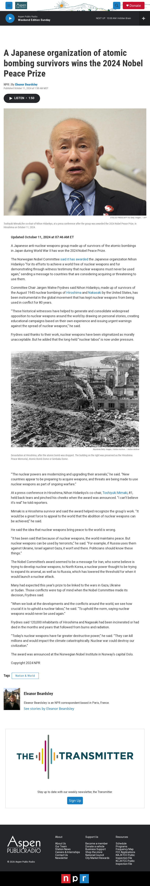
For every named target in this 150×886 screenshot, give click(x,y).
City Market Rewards (97, 858)
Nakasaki (94, 292)
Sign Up (75, 800)
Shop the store (93, 852)
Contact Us (61, 855)
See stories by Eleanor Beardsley (49, 708)
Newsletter (61, 858)
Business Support (95, 849)
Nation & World (25, 675)
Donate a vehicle (94, 846)
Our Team (61, 846)
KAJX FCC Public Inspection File (125, 856)
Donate (135, 6)
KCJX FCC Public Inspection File (125, 862)
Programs (121, 846)
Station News (63, 849)
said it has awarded (74, 259)
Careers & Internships (67, 852)
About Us (60, 843)
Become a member (96, 843)
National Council (94, 855)
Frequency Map (125, 849)
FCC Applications (125, 852)
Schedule (121, 843)
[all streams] (144, 18)
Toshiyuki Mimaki (115, 493)
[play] (10, 18)
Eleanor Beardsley (26, 84)
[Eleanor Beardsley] (12, 699)
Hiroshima (73, 292)
